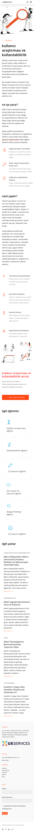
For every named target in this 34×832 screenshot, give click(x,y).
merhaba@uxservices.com (12, 757)
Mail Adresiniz (7, 797)
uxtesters (4, 772)
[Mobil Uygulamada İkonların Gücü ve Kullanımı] (17, 614)
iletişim (7, 760)
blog (3, 776)
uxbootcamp (5, 770)
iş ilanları (4, 768)
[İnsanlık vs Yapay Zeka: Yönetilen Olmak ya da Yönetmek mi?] (17, 699)
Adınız (4, 789)
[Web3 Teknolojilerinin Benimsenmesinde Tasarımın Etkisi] (17, 657)
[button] (31, 2)
